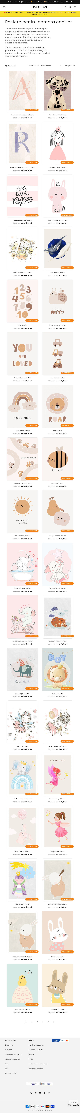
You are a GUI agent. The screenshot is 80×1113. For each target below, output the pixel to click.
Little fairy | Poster (22, 746)
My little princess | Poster (58, 746)
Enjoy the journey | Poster (22, 483)
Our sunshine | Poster (22, 536)
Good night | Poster (22, 694)
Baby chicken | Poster (22, 1009)
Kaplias (36, 1110)
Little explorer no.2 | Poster (22, 957)
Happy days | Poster (22, 431)
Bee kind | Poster (57, 483)
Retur (31, 1059)
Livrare (31, 1054)
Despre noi (9, 1045)
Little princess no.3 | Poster (57, 220)
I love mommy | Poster (57, 325)
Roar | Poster (57, 431)
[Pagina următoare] (54, 1022)
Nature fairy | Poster (22, 904)
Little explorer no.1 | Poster (57, 904)
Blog (6, 1064)
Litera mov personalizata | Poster (22, 168)
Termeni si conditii (36, 1050)
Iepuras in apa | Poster (22, 588)
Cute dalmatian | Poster (57, 115)
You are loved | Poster (22, 378)
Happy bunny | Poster (22, 852)
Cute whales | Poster (57, 273)
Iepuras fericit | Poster (58, 588)
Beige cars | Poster (57, 378)
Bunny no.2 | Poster (57, 1009)
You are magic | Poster (57, 799)
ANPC (7, 1069)
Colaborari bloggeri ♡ (13, 1054)
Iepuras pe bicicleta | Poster (22, 641)
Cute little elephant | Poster (22, 799)
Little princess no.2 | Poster (22, 220)
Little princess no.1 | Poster (57, 168)
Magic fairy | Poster (58, 852)
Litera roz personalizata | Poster (22, 115)
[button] (4, 7)
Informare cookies (36, 1069)
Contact (8, 1050)
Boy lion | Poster (57, 694)
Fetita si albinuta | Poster (22, 273)
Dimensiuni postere (12, 1059)
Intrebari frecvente (36, 1045)
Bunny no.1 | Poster (57, 957)
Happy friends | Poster (57, 536)
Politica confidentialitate (38, 1064)
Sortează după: (33, 66)
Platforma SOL (10, 1073)
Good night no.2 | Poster (57, 641)
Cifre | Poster (22, 325)
